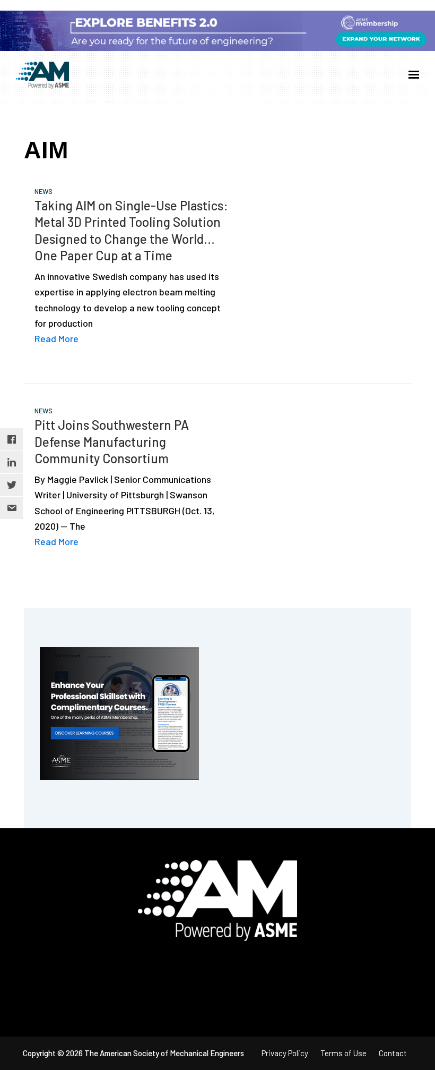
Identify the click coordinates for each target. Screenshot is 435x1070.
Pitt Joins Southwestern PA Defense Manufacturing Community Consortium (111, 441)
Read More (56, 338)
